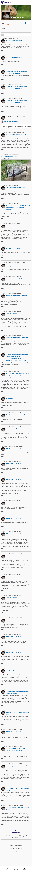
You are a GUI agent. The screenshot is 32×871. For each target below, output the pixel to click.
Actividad (7, 23)
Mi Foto (9, 158)
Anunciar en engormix (16, 845)
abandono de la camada (11, 121)
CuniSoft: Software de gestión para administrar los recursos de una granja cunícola (16, 750)
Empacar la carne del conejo (13, 448)
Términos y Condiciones (16, 848)
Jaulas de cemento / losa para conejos (16, 429)
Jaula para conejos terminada (14, 40)
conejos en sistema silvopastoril (14, 248)
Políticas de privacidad (16, 851)
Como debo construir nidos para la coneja (17, 134)
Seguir (27, 23)
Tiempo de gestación (11, 313)
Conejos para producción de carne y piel (17, 576)
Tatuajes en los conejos (12, 225)
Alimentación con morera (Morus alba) (16, 415)
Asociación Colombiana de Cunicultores (17, 278)
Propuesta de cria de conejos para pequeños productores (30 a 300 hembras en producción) (18, 207)
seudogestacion (10, 398)
